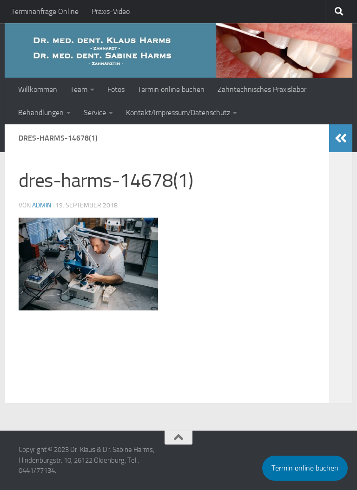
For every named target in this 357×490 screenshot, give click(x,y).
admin (41, 205)
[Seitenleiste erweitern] (340, 138)
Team (78, 89)
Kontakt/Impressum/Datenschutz (178, 112)
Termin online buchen (171, 89)
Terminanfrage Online (45, 11)
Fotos (116, 89)
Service (95, 112)
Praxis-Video (111, 11)
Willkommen (37, 89)
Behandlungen (41, 112)
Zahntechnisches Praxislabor (262, 89)
